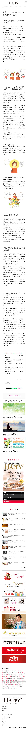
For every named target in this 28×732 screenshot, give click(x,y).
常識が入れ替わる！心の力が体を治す (10, 434)
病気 (14, 416)
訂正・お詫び (4, 721)
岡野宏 (22, 678)
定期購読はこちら (7, 501)
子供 (16, 672)
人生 (14, 674)
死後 (21, 686)
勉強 (13, 684)
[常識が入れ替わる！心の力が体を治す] (14, 425)
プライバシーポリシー (6, 717)
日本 (4, 682)
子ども (4, 674)
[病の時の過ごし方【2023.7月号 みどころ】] (14, 442)
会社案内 (4, 723)
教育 (24, 682)
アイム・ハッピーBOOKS (7, 714)
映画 (21, 676)
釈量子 (15, 670)
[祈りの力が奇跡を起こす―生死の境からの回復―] (14, 409)
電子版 (5, 499)
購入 (5, 492)
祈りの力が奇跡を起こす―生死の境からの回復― (13, 417)
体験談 (19, 680)
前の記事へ (10, 395)
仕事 (20, 672)
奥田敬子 (10, 678)
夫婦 (8, 676)
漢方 (17, 686)
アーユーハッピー (11, 686)
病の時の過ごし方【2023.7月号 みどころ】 (12, 451)
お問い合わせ (4, 725)
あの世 (4, 678)
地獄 (17, 676)
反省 (4, 688)
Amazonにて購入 (7, 497)
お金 (15, 688)
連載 (3, 710)
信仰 (8, 680)
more (23, 567)
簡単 (17, 684)
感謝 (24, 680)
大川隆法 (12, 672)
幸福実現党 (5, 672)
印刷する (19, 388)
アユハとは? (4, 719)
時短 (11, 688)
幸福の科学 (10, 670)
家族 (21, 674)
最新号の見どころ (5, 706)
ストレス (13, 682)
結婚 (17, 682)
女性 (4, 676)
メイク (21, 684)
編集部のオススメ (5, 708)
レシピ (9, 674)
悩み (20, 670)
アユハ (15, 680)
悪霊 (4, 686)
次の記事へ (17, 395)
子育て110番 (16, 678)
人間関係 (13, 676)
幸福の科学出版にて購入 (9, 494)
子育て (4, 670)
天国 (8, 682)
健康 (4, 680)
